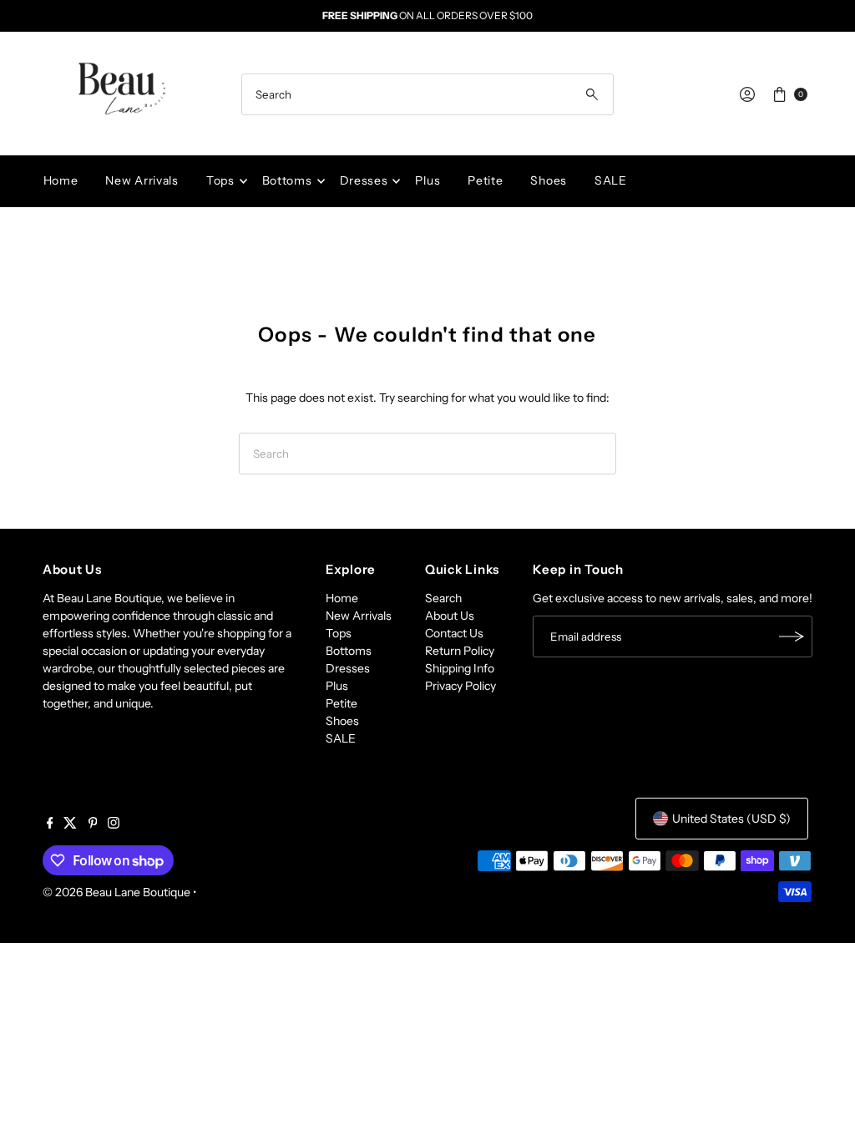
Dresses (364, 180)
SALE (610, 180)
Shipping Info (459, 668)
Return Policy (459, 650)
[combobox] (427, 94)
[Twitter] (70, 824)
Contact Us (454, 633)
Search (443, 598)
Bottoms (287, 180)
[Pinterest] (93, 824)
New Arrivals (141, 180)
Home (60, 180)
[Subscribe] (791, 636)
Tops (220, 180)
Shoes (548, 180)
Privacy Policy (460, 685)
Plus (427, 180)
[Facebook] (50, 824)
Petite (485, 180)
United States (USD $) (731, 818)
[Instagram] (113, 824)
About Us (449, 615)
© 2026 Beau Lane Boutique (116, 892)
